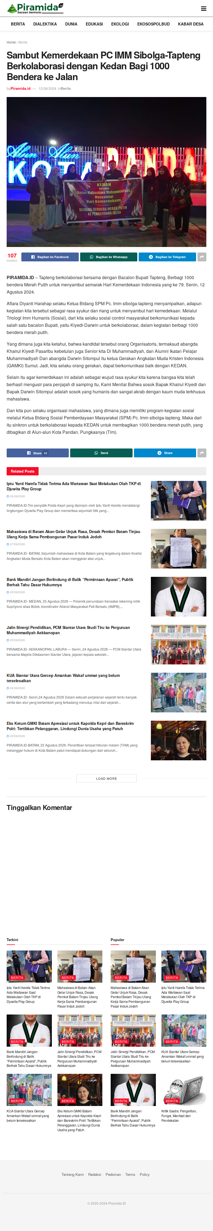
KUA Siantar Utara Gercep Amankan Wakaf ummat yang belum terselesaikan (63, 678)
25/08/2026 (17, 592)
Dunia (71, 24)
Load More (106, 778)
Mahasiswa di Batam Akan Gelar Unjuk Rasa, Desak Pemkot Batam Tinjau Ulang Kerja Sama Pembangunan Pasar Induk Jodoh (73, 534)
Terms (130, 1174)
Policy (145, 1174)
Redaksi (94, 1174)
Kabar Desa (191, 24)
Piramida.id (21, 88)
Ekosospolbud (153, 24)
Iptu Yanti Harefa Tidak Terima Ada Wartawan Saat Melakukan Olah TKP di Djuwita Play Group (74, 486)
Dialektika (45, 24)
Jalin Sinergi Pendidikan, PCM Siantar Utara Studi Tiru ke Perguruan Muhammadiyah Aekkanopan (68, 630)
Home (11, 42)
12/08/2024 (47, 88)
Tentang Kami (73, 1174)
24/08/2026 (17, 688)
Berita (18, 24)
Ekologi (120, 24)
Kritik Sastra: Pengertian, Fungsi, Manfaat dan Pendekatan (179, 1115)
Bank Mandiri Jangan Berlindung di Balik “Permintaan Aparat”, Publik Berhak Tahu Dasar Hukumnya (70, 582)
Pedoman (113, 1174)
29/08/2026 (17, 496)
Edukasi (94, 24)
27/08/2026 (17, 544)
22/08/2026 (17, 736)
